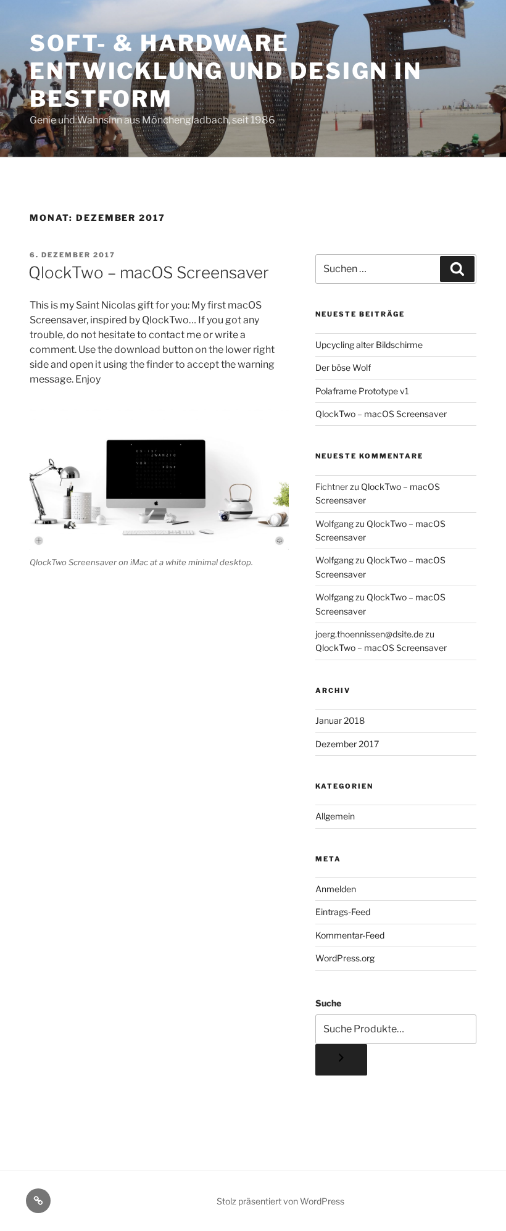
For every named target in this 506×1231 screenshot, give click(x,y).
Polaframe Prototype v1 (362, 391)
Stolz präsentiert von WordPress (280, 1201)
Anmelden (335, 889)
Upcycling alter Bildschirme (369, 344)
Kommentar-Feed (349, 935)
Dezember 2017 (347, 744)
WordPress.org (345, 958)
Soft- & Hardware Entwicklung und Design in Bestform (226, 71)
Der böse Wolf (343, 367)
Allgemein (335, 816)
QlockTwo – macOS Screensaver (148, 272)
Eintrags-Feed (342, 911)
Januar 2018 (340, 720)
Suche (328, 1003)
